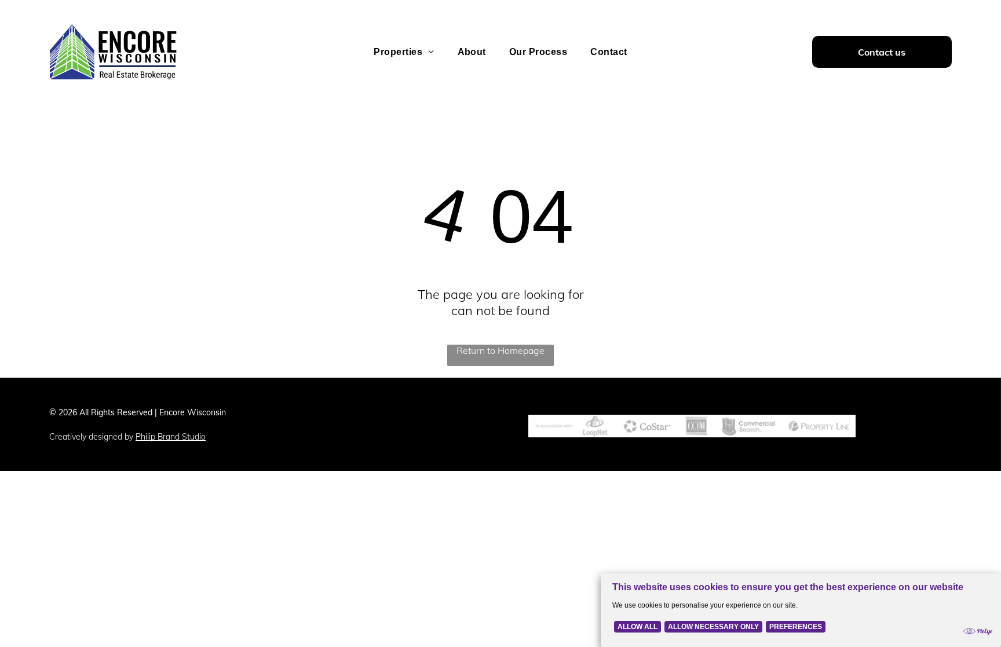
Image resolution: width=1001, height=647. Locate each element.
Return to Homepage (500, 350)
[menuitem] (403, 52)
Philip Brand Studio (171, 437)
